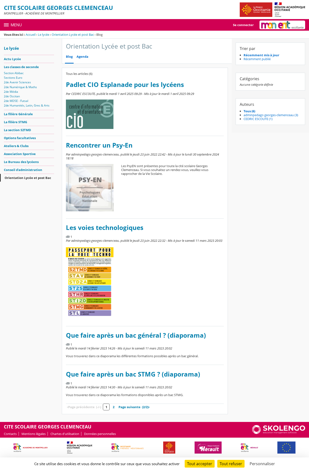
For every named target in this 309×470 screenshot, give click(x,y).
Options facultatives (20, 138)
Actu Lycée (12, 59)
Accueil (30, 34)
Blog (69, 57)
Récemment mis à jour (261, 55)
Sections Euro (13, 78)
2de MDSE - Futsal (16, 101)
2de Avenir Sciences (17, 82)
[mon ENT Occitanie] (282, 25)
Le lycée (43, 34)
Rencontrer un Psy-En (99, 145)
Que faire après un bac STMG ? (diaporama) (133, 374)
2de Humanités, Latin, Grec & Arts (26, 105)
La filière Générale (18, 114)
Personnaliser (262, 463)
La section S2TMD (17, 130)
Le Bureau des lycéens (21, 162)
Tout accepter (199, 463)
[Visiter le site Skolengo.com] (278, 433)
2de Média (11, 92)
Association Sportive (20, 154)
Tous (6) (249, 111)
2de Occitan (12, 96)
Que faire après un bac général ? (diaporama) (136, 335)
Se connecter (243, 25)
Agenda (82, 57)
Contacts (10, 434)
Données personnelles (100, 434)
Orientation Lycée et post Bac (73, 34)
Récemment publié (257, 59)
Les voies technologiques (104, 227)
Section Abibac (14, 73)
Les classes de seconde (21, 67)
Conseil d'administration (23, 170)
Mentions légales (33, 434)
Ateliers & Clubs (16, 146)
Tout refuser (231, 463)
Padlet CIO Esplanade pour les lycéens (125, 84)
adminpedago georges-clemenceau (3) (271, 115)
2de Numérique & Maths (20, 87)
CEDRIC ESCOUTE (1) (258, 119)
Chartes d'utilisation (64, 434)
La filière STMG (15, 122)
